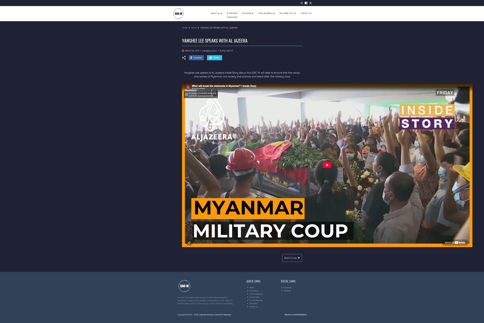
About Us (215, 13)
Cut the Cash (254, 297)
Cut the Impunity (255, 300)
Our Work (246, 13)
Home (185, 27)
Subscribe (253, 303)
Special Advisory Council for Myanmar (215, 315)
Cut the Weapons (256, 294)
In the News (232, 13)
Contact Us (306, 13)
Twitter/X (287, 291)
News (194, 27)
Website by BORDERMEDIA (295, 315)
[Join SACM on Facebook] (306, 3)
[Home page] (178, 14)
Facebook (287, 287)
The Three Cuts (286, 13)
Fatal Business (265, 13)
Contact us (253, 306)
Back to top (290, 257)
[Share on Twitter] (214, 57)
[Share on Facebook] (196, 57)
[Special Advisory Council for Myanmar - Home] (206, 286)
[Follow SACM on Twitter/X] (310, 3)
